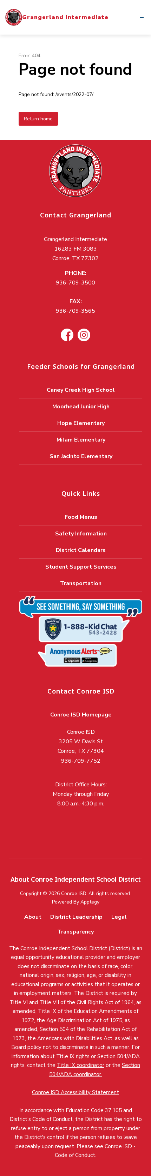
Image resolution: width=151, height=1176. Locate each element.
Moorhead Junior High (81, 406)
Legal (119, 917)
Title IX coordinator (80, 1065)
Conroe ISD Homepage (81, 715)
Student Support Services (81, 567)
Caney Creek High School (81, 390)
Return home (38, 118)
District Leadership (76, 917)
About (32, 917)
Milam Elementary (81, 440)
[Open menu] (142, 17)
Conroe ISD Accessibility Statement (75, 1092)
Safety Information (81, 534)
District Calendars (81, 550)
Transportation (80, 583)
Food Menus (81, 517)
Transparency (75, 932)
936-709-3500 (75, 283)
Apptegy (89, 902)
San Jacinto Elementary (81, 456)
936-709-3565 (75, 311)
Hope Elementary (81, 423)
